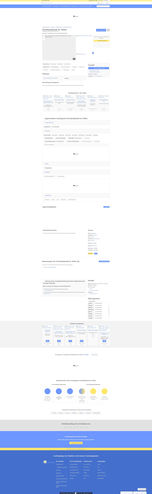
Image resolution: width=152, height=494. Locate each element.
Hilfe (96, 0)
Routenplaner (107, 206)
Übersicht (47, 131)
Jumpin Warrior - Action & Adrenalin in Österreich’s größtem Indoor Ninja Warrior (104, 334)
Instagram (85, 472)
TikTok (85, 478)
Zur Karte (90, 288)
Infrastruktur (48, 195)
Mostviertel (94, 245)
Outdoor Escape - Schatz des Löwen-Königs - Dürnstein (81, 102)
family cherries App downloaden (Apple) (61, 486)
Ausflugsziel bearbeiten (74, 464)
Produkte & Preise (73, 475)
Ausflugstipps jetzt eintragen (76, 442)
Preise (46, 163)
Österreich (92, 240)
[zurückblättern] (45, 47)
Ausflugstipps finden (59, 464)
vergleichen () (140, 492)
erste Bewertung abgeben (101, 40)
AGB (98, 467)
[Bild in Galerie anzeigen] (84, 41)
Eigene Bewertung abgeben (104, 261)
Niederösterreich (96, 238)
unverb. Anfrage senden (101, 30)
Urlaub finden (58, 470)
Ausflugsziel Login (92, 0)
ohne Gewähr (85, 354)
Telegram (81, 413)
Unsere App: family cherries (85, 6)
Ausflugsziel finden (46, 6)
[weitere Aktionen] (108, 30)
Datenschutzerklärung (101, 472)
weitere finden (59, 398)
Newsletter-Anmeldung (60, 475)
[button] (59, 47)
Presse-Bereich (86, 467)
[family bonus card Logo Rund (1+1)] (108, 3)
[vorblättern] (73, 47)
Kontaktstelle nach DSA (101, 475)
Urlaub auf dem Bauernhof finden (61, 478)
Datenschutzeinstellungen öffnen (79, 449)
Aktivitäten (47, 172)
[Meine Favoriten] (95, 6)
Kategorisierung (49, 122)
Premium (107, 94)
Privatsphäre (69, 449)
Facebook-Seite (86, 475)
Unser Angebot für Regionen (74, 472)
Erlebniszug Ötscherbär (59, 99)
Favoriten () (127, 492)
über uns (98, 464)
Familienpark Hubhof (70, 99)
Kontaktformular (47, 293)
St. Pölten (92, 236)
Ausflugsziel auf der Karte (94, 70)
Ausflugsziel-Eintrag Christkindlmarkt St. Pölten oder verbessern (82, 399)
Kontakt (95, 253)
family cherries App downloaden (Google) (61, 482)
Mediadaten (72, 478)
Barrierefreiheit (142, 489)
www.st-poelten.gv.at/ (98, 76)
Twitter (67, 413)
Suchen (109, 6)
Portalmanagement (100, 478)
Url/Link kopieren (97, 413)
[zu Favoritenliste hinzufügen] (44, 37)
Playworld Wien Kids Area (104, 100)
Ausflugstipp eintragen (73, 467)
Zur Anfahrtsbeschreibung (94, 290)
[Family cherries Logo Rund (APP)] (101, 3)
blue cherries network (87, 464)
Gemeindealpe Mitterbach (93, 100)
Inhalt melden (94, 354)
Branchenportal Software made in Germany (67, 493)
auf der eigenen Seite (93, 398)
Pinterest (88, 413)
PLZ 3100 (95, 235)
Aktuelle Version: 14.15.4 (87, 493)
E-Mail (54, 413)
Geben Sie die (49, 267)
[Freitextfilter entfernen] (106, 6)
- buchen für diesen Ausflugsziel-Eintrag (104, 398)
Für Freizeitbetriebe (65, 6)
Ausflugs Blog (74, 6)
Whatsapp (74, 413)
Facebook (61, 413)
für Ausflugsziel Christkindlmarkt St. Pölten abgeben (47, 398)
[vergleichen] (44, 39)
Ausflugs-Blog (58, 473)
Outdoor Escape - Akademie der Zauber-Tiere (48, 102)
